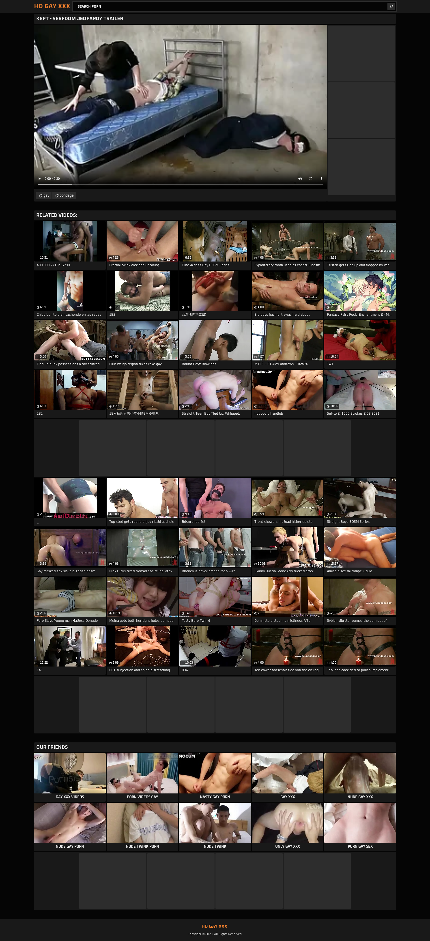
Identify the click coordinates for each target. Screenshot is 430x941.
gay (46, 195)
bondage (67, 195)
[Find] (391, 6)
